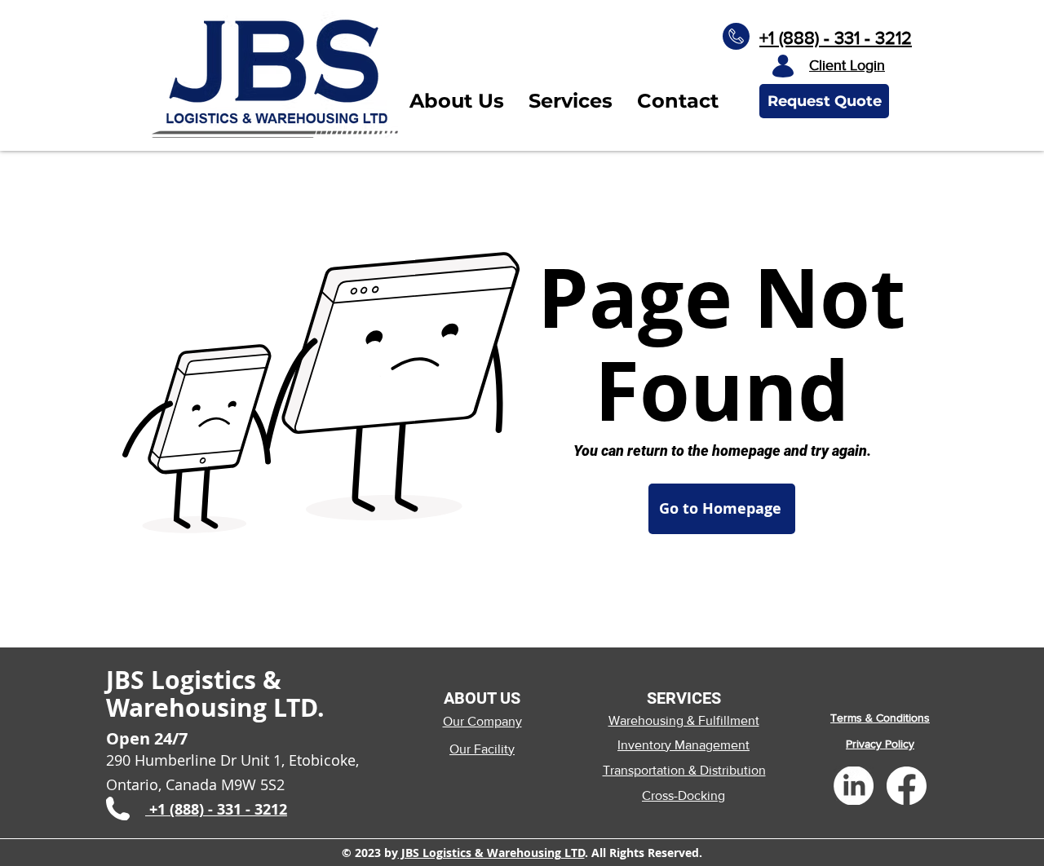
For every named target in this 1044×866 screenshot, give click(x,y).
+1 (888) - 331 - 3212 (835, 38)
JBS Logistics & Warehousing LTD (491, 852)
